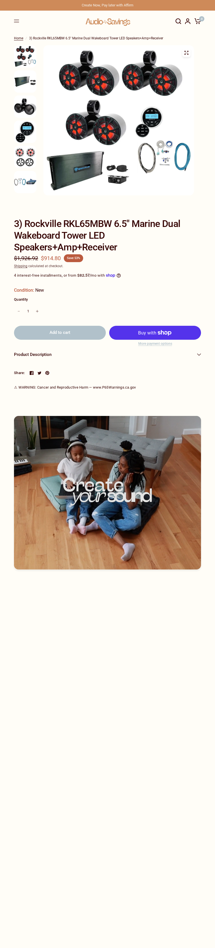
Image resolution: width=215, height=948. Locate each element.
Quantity (21, 299)
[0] (196, 21)
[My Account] (187, 21)
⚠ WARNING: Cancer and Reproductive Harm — (75, 387)
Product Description (33, 354)
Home (18, 38)
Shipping (20, 266)
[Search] (178, 21)
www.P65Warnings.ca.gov (114, 387)
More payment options (155, 343)
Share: (19, 373)
